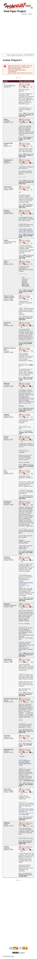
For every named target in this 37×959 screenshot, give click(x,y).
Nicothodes (7, 502)
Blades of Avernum (17, 55)
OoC (28, 585)
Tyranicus (7, 557)
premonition (8, 187)
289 (24, 693)
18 (23, 743)
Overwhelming (8, 749)
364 (24, 317)
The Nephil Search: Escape (25, 458)
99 (23, 729)
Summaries (22, 585)
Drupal (12, 956)
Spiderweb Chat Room (26, 582)
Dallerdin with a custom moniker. (9, 296)
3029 (24, 465)
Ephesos (6, 210)
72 (23, 342)
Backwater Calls (23, 809)
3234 (24, 255)
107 (24, 496)
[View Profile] (26, 86)
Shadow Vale (22, 588)
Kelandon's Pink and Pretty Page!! (25, 643)
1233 (24, 154)
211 (24, 817)
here (26, 811)
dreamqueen (8, 659)
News (30, 14)
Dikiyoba (6, 383)
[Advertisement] (18, 33)
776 (24, 137)
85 (23, 841)
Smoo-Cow (7, 789)
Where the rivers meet (25, 455)
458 (24, 377)
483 (24, 783)
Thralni (6, 437)
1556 (24, 598)
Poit (5, 471)
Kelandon (7, 604)
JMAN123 (7, 823)
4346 (24, 408)
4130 (24, 234)
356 (24, 205)
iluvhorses (7, 323)
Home (8, 55)
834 (24, 551)
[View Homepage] (31, 122)
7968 (24, 653)
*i (4, 84)
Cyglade (6, 414)
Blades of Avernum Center (24, 761)
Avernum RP (22, 584)
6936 (24, 181)
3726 (24, 113)
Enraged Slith (8, 143)
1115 (24, 290)
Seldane (6, 847)
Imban (6, 240)
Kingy (6, 119)
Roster (21, 587)
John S (6, 261)
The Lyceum (25, 813)
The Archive (22, 648)
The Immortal (8, 160)
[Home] (18, 6)
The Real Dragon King (11, 699)
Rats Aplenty (30, 810)
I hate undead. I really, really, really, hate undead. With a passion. (26, 230)
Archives (24, 14)
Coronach (7, 735)
